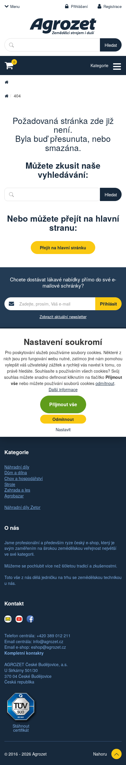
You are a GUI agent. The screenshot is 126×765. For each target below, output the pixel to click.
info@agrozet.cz (48, 641)
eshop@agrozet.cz (48, 647)
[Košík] (10, 65)
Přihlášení (79, 6)
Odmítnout (63, 419)
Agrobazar (14, 496)
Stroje (9, 484)
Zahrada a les (17, 490)
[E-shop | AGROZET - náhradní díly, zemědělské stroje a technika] (63, 26)
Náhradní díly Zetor (22, 507)
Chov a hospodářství (23, 478)
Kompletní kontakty (24, 653)
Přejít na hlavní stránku (63, 247)
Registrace (112, 6)
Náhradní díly (16, 467)
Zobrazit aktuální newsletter (63, 316)
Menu (15, 6)
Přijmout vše (63, 404)
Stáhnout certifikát (21, 728)
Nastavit (63, 429)
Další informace (63, 389)
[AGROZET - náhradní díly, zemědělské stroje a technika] (6, 82)
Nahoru (100, 754)
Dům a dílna (15, 472)
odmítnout (105, 383)
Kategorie (99, 65)
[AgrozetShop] (6, 96)
